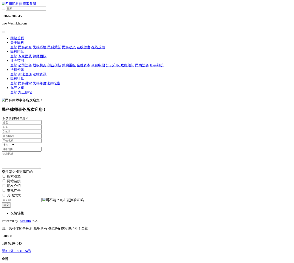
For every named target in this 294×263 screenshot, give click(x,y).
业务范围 (17, 60)
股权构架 (39, 65)
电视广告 (14, 190)
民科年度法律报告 (46, 83)
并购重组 (69, 65)
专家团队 (25, 56)
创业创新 (54, 65)
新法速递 (25, 74)
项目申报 (98, 65)
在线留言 (83, 47)
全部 (13, 47)
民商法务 (142, 65)
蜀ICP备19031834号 (16, 251)
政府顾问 (127, 65)
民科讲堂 (17, 79)
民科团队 (17, 51)
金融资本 (83, 65)
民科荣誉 (54, 47)
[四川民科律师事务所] (147, 4)
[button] (63, 200)
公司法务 (25, 65)
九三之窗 (17, 88)
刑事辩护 (157, 65)
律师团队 (39, 56)
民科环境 (39, 47)
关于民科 (17, 42)
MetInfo (25, 221)
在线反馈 (98, 47)
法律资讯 (17, 69)
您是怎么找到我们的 (17, 171)
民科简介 (25, 47)
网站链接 (14, 181)
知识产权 (113, 65)
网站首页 (17, 38)
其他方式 (14, 195)
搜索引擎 (14, 176)
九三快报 (25, 92)
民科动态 (69, 47)
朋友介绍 (14, 186)
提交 (6, 205)
